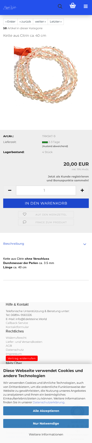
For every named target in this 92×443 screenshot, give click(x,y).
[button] (9, 190)
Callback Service (17, 323)
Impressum (14, 353)
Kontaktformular (17, 327)
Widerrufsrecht (16, 337)
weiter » (40, 21)
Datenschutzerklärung (48, 402)
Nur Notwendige (46, 423)
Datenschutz (15, 349)
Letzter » (56, 21)
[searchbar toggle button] (59, 6)
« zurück (25, 21)
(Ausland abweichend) (55, 146)
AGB (9, 345)
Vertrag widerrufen (22, 358)
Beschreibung (13, 244)
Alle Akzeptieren (46, 411)
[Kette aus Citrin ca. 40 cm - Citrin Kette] (46, 74)
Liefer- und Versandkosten (24, 341)
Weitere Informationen (46, 434)
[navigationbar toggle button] (85, 6)
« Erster (10, 21)
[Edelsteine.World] (8, 7)
